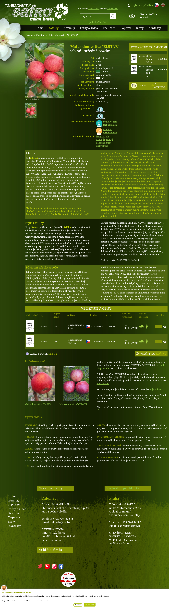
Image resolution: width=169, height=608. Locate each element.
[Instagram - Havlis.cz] (54, 568)
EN (162, 4)
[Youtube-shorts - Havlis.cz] (40, 568)
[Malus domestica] (41, 383)
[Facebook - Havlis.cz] (61, 568)
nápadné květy (103, 142)
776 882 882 (112, 8)
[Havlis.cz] (36, 12)
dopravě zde (103, 383)
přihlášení (149, 5)
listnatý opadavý (104, 139)
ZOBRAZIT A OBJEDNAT (152, 86)
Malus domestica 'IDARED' (38, 404)
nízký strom (102, 146)
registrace (137, 5)
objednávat (155, 389)
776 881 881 (93, 8)
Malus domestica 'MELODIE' (74, 404)
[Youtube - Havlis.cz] (47, 568)
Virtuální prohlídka (123, 488)
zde (98, 410)
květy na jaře (102, 136)
